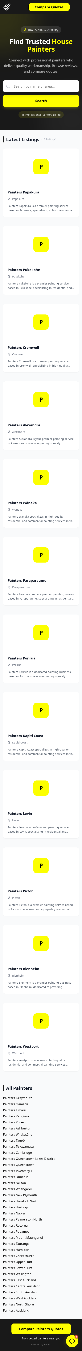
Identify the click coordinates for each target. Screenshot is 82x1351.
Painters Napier (14, 1213)
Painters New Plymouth (20, 1195)
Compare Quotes (49, 7)
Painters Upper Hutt (17, 1262)
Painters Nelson (14, 1183)
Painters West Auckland (20, 1298)
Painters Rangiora (16, 1116)
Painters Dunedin (15, 1177)
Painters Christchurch (19, 1256)
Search (41, 100)
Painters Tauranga (16, 1244)
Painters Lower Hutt (17, 1268)
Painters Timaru (14, 1110)
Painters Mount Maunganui (23, 1237)
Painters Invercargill (17, 1171)
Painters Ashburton (17, 1128)
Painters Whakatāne (17, 1134)
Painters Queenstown (19, 1165)
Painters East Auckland (19, 1280)
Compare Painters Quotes (41, 1329)
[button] (72, 1341)
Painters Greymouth (17, 1098)
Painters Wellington (17, 1274)
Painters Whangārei (17, 1189)
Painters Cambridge (17, 1153)
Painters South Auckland (21, 1292)
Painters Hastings (16, 1207)
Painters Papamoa (16, 1231)
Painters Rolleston (16, 1122)
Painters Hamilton (16, 1250)
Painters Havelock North (20, 1201)
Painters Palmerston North (22, 1219)
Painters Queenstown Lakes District (29, 1159)
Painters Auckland (16, 1310)
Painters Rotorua (15, 1225)
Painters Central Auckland (21, 1286)
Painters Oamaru (15, 1104)
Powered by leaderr (41, 1344)
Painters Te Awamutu (18, 1146)
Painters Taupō (14, 1140)
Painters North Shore (18, 1304)
